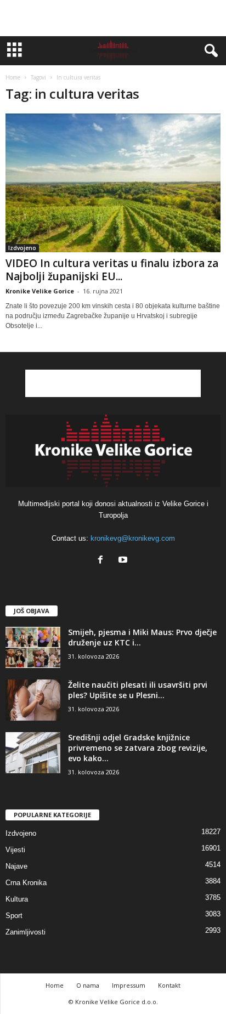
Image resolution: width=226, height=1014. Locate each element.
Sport (13, 915)
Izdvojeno (22, 248)
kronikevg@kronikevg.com (133, 538)
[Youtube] (124, 561)
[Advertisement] (113, 18)
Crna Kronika (26, 883)
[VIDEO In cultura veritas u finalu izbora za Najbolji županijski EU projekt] (113, 183)
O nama (87, 985)
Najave (16, 866)
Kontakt (169, 985)
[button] (209, 51)
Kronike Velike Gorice (39, 291)
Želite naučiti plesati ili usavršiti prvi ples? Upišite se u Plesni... (137, 689)
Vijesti (15, 850)
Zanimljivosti (25, 932)
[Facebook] (103, 561)
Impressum (128, 985)
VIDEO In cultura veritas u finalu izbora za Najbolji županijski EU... (111, 270)
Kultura (16, 899)
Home (12, 77)
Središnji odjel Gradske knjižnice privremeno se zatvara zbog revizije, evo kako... (137, 747)
